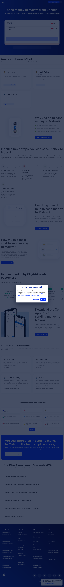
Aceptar (43, 299)
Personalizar (36, 299)
